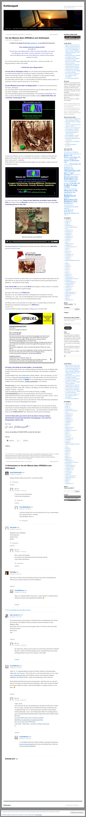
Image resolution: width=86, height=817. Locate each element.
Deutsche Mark (68, 225)
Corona (66, 159)
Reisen (66, 272)
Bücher (68, 155)
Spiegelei (32, 457)
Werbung (67, 295)
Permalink (29, 458)
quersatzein (13, 527)
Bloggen (16, 455)
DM (66, 228)
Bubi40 (20, 455)
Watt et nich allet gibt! (69, 292)
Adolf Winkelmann (68, 152)
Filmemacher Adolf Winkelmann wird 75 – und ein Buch (18, 34)
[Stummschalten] (52, 241)
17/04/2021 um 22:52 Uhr (16, 474)
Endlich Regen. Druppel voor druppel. (73, 121)
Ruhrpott (70, 201)
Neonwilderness (9, 457)
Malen (66, 263)
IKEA (66, 242)
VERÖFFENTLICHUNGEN (44, 28)
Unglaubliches (68, 286)
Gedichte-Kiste (68, 236)
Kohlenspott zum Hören (70, 246)
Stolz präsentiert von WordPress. (72, 805)
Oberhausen (69, 192)
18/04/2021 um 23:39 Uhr (25, 509)
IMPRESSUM (33, 28)
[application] (32, 241)
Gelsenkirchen (72, 170)
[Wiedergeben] (7, 241)
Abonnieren (68, 328)
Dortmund (66, 164)
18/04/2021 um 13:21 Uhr (16, 574)
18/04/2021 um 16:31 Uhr (16, 616)
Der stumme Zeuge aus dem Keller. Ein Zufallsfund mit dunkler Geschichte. (72, 132)
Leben (66, 181)
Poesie (66, 271)
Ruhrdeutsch (70, 196)
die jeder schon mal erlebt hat (27, 744)
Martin (66, 44)
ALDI (75, 152)
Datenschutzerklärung (58, 28)
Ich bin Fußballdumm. (69, 135)
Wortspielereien (44, 454)
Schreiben (68, 203)
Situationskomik (68, 277)
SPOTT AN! (8, 28)
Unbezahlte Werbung (68, 205)
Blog (58, 454)
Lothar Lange (70, 185)
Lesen (73, 181)
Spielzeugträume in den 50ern (71, 278)
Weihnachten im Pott (69, 293)
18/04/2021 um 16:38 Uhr (20, 645)
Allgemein (20, 454)
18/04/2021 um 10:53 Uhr (20, 490)
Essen (66, 165)
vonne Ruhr (69, 210)
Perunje (15, 457)
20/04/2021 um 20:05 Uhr (20, 700)
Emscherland (67, 230)
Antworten (12, 484)
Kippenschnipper (54, 34)
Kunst (74, 180)
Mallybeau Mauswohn (69, 55)
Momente (67, 265)
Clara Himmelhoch (24, 507)
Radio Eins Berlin (25, 457)
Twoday (48, 457)
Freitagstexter (68, 233)
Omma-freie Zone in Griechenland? (72, 141)
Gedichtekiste (68, 237)
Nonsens (71, 190)
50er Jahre (68, 150)
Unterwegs (67, 287)
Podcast (19, 457)
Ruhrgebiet (71, 199)
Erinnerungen (26, 454)
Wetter (66, 296)
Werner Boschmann (71, 213)
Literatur (75, 183)
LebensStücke (68, 255)
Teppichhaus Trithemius (40, 457)
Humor (69, 174)
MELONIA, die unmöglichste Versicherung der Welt (29, 720)
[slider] (55, 241)
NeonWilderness (19, 590)
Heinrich (67, 61)
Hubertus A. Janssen (69, 172)
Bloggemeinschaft (9, 455)
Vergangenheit (68, 289)
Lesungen (67, 257)
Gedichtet (68, 169)
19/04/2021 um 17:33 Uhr (16, 667)
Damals (24, 455)
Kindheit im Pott (74, 176)
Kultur (67, 180)
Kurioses (67, 251)
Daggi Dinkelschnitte (16, 472)
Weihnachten (68, 211)
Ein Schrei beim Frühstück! (73, 78)
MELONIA (49, 455)
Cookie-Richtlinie (38, 814)
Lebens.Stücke (37, 454)
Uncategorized (68, 284)
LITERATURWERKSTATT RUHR (72, 260)
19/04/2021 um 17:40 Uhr (20, 592)
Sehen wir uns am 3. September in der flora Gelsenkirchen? (72, 75)
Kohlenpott (71, 177)
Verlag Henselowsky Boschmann (71, 207)
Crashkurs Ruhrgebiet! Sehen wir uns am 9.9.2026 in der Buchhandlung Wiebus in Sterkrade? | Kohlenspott (72, 49)
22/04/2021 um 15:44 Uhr (25, 738)
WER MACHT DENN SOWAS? (20, 28)
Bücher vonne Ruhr (72, 157)
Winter (66, 214)
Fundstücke (68, 167)
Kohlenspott (11, 5)
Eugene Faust (29, 455)
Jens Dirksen (77, 174)
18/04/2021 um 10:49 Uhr (20, 551)
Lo (21, 40)
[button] (32, 182)
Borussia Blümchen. (69, 137)
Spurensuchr (67, 280)
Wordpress (52, 457)
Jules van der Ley (32, 43)
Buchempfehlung (76, 154)
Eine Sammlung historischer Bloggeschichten (20, 610)
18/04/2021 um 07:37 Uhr (16, 529)
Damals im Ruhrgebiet (71, 161)
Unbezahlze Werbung (69, 283)
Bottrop (67, 154)
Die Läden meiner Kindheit (70, 227)
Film (70, 165)
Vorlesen (67, 290)
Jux (67, 176)
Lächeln (31, 454)
